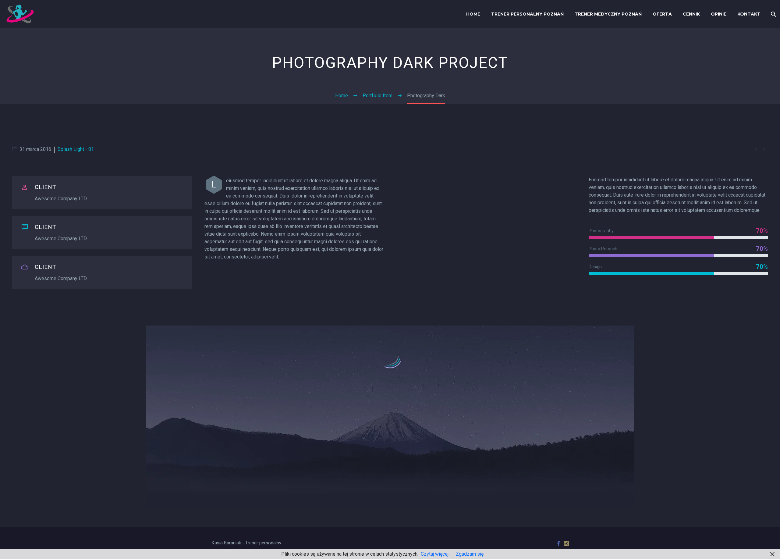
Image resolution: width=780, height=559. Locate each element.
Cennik (691, 14)
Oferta (662, 14)
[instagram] (566, 543)
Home (473, 14)
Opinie (718, 14)
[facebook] (558, 543)
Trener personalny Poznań (527, 14)
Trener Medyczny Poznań (608, 14)
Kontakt (748, 14)
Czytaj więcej (434, 554)
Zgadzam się (470, 554)
